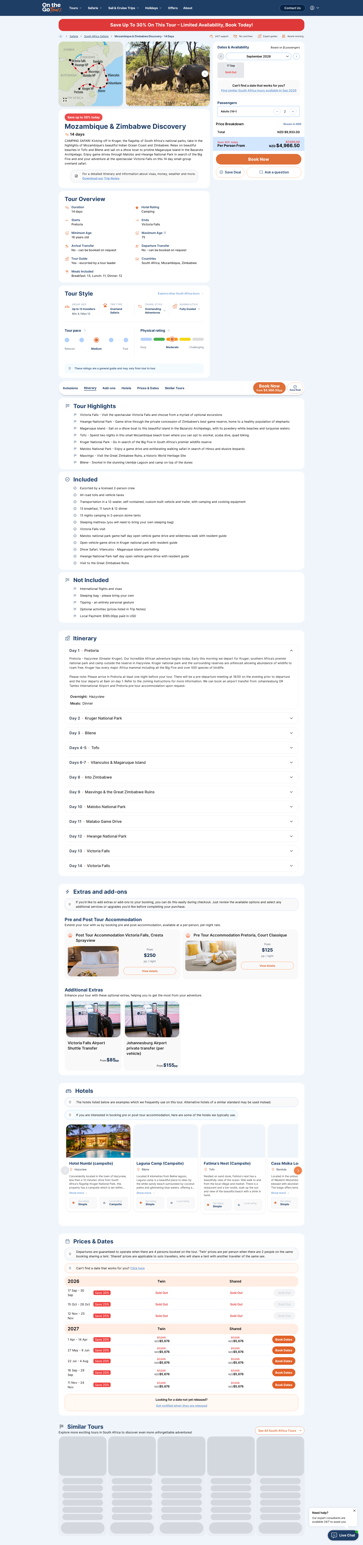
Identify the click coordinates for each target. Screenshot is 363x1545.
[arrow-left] (220, 56)
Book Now (258, 159)
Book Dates (283, 1339)
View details (150, 971)
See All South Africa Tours (277, 1430)
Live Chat (347, 1535)
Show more (76, 1192)
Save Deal (233, 172)
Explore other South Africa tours (179, 293)
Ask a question (277, 172)
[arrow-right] (296, 56)
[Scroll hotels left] (65, 1170)
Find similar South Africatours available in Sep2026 (258, 90)
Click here (137, 1268)
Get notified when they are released (181, 1406)
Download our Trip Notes (100, 178)
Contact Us (292, 8)
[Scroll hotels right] (298, 1170)
